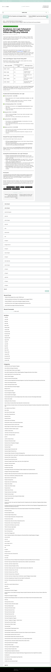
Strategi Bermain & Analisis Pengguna (11, 590)
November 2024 (7, 358)
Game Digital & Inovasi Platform (10, 408)
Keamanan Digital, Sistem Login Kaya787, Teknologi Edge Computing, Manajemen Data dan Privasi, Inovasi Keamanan (24, 455)
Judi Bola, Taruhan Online (9, 430)
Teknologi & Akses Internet (9, 601)
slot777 (6, 582)
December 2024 (7, 356)
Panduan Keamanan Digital (9, 494)
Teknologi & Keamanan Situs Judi (10, 616)
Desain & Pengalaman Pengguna (10, 392)
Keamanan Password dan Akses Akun (11, 459)
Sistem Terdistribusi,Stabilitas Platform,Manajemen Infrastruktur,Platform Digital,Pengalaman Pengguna (22, 535)
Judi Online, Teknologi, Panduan (10, 434)
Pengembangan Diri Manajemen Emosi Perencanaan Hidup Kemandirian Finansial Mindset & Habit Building (22, 508)
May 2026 (6, 321)
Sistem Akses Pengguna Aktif (9, 533)
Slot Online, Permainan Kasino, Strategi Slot (12, 574)
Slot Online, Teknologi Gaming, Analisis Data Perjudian (14, 580)
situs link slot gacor (8, 212)
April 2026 (6, 323)
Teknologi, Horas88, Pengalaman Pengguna (12, 646)
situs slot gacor (7, 220)
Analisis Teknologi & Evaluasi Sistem (11, 384)
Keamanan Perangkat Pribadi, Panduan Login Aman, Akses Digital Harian (17, 461)
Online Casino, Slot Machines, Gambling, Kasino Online (14, 475)
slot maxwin (7, 555)
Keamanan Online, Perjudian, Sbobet (11, 457)
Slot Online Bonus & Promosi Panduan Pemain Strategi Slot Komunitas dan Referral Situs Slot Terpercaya (22, 559)
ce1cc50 (5, 34)
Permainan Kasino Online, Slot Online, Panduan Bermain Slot (15, 520)
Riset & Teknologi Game (9, 531)
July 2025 (6, 341)
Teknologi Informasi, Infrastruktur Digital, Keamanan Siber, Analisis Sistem (17, 640)
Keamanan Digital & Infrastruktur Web (11, 449)
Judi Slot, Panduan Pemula (9, 438)
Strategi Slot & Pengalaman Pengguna (11, 595)
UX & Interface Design (8, 659)
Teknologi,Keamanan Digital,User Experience (12, 650)
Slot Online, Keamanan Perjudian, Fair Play (12, 565)
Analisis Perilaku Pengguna (9, 376)
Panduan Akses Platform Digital (10, 485)
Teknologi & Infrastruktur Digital (10, 607)
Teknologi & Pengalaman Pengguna (10, 618)
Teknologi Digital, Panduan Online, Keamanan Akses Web (14, 636)
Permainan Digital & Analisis (9, 512)
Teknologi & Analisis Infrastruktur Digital (11, 603)
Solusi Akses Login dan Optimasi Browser (12, 584)
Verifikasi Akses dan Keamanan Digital (11, 661)
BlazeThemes (16, 670)
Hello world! (17, 311)
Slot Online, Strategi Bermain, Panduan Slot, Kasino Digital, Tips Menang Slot (17, 578)
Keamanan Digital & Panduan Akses (10, 451)
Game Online (7, 410)
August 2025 (7, 339)
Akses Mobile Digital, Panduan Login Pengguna (12, 370)
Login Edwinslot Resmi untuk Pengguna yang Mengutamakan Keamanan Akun (18, 303)
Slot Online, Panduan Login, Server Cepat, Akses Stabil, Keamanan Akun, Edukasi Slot (19, 567)
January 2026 (7, 329)
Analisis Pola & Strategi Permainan (10, 382)
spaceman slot (7, 588)
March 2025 (7, 350)
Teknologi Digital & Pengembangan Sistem (12, 628)
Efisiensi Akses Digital (8, 398)
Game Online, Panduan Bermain (10, 414)
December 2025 (7, 331)
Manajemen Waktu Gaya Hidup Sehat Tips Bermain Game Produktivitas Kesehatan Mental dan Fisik (21, 473)
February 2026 (7, 327)
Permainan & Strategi (8, 510)
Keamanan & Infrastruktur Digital (10, 440)
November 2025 (7, 333)
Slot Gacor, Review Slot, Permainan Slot (11, 553)
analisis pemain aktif (10, 187)
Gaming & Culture (7, 416)
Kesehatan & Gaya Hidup (9, 467)
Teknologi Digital (7, 626)
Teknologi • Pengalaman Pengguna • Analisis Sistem (13, 620)
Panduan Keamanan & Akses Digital (10, 492)
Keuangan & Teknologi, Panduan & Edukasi (12, 471)
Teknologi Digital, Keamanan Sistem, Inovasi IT (12, 634)
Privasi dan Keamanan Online (9, 529)
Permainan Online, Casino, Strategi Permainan (12, 522)
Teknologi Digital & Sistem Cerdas (10, 630)
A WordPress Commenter (9, 311)
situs (5, 228)
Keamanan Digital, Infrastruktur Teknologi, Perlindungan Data (15, 453)
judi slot (6, 436)
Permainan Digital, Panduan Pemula (10, 514)
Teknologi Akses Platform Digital (10, 624)
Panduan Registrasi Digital (9, 498)
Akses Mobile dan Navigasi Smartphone (11, 368)
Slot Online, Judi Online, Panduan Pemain (11, 563)
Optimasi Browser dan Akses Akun (10, 477)
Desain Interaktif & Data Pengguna (10, 394)
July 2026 (6, 317)
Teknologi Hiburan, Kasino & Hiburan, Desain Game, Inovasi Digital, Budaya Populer (18, 638)
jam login (17, 187)
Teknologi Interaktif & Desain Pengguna (11, 642)
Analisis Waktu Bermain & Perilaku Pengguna (11, 26)
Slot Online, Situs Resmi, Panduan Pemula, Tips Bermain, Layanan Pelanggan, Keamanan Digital (20, 576)
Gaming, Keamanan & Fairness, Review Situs (12, 424)
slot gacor (6, 240)
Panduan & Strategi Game (9, 479)
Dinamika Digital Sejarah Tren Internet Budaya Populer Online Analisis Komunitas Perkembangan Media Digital (23, 396)
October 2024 (7, 360)
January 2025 (7, 354)
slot (5, 236)
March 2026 (7, 325)
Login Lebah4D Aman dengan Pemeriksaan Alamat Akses (14, 305)
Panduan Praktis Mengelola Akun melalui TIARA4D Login (14, 297)
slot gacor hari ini (7, 244)
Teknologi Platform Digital (9, 644)
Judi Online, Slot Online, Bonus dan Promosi (12, 432)
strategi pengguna (29, 187)
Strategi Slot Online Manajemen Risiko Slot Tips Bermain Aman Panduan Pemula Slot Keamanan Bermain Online (23, 597)
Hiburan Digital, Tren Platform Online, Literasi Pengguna (14, 426)
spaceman (6, 277)
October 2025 (7, 335)
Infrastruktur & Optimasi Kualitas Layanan (11, 428)
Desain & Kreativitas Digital (9, 390)
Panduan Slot (7, 500)
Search (5, 289)
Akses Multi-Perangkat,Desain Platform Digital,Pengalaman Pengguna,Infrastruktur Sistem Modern (21, 372)
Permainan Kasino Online (9, 518)
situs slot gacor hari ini (8, 543)
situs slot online (7, 545)
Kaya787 (22, 187)
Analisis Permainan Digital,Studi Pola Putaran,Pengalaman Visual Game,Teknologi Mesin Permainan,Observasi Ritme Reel (25, 380)
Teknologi (6, 599)
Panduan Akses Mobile (8, 483)
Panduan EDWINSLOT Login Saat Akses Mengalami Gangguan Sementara (33, 16)
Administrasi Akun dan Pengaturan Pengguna (12, 366)
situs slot (6, 216)
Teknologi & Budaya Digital (9, 605)
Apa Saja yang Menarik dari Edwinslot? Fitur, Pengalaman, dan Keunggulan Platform (18, 299)
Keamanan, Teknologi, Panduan (10, 463)
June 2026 (6, 319)
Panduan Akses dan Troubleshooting (11, 481)
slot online (6, 557)
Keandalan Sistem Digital (9, 465)
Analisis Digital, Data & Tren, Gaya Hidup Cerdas (13, 374)
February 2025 (7, 352)
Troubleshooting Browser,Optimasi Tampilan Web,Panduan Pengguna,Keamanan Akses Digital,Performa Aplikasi (23, 652)
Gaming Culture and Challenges (10, 420)
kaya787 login (20, 51)
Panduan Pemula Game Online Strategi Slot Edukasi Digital (14, 496)
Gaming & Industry (8, 418)
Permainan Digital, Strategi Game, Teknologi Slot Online (14, 516)
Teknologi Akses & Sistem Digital (10, 622)
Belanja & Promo (7, 388)
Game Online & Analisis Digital (10, 412)
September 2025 (7, 337)
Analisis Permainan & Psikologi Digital (11, 378)
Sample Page (24, 12)
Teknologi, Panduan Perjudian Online (11, 648)
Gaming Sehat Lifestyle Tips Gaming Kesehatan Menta (14, 422)
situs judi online (7, 537)
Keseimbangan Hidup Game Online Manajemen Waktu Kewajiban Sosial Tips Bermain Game (20, 469)
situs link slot (7, 232)
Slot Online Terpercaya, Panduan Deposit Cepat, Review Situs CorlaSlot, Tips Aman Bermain (20, 561)
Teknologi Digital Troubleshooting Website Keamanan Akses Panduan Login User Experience (20, 632)
